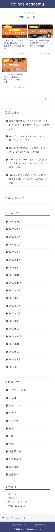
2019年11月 (15, 275)
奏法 (11, 428)
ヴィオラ (14, 420)
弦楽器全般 (15, 451)
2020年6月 (15, 237)
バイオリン (15, 405)
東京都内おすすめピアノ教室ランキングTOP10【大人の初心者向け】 (28, 150)
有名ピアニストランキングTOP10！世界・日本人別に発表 (29, 138)
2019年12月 (15, 267)
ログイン (12, 493)
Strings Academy (27, 4)
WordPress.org (16, 506)
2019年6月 (15, 306)
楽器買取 (14, 466)
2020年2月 (15, 252)
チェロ (12, 398)
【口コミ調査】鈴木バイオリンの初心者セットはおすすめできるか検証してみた (28, 179)
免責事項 (38, 525)
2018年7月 (15, 359)
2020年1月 (15, 260)
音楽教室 (14, 474)
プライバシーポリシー (21, 525)
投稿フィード (15, 498)
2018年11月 (15, 344)
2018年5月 (15, 367)
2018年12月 (15, 336)
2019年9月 (15, 290)
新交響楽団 (15, 459)
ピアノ (12, 413)
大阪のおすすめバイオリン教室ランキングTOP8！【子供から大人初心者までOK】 (29, 125)
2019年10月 (15, 283)
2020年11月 (15, 221)
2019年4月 (15, 321)
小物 (11, 436)
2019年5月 (15, 313)
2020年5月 (15, 244)
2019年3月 (15, 328)
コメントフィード (17, 502)
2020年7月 (15, 229)
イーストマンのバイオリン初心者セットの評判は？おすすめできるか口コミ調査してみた (28, 163)
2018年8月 (15, 351)
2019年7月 (15, 298)
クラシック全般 (17, 390)
